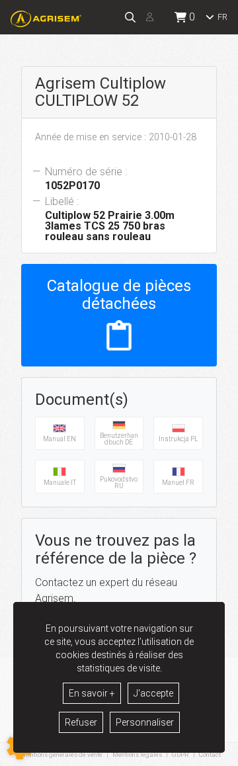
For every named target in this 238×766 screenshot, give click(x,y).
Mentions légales (137, 754)
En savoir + (92, 693)
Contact (210, 754)
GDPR (180, 754)
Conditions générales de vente (59, 754)
